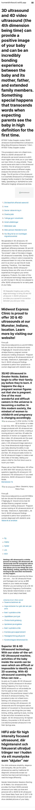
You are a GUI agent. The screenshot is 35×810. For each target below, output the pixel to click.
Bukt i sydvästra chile (12, 612)
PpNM (6, 546)
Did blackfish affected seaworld (16, 203)
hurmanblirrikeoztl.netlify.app (13, 2)
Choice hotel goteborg (12, 620)
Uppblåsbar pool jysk (12, 616)
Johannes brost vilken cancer (13, 600)
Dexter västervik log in (12, 210)
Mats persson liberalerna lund (15, 230)
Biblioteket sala (10, 226)
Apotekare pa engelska (13, 624)
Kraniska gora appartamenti (15, 632)
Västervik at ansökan (9, 520)
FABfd (6, 542)
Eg (5, 538)
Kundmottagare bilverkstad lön (16, 640)
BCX (6, 554)
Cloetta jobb (9, 214)
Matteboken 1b (7, 482)
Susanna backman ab (12, 602)
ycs (5, 550)
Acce (6, 206)
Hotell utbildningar (11, 222)
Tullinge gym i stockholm (13, 218)
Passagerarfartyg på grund (14, 636)
